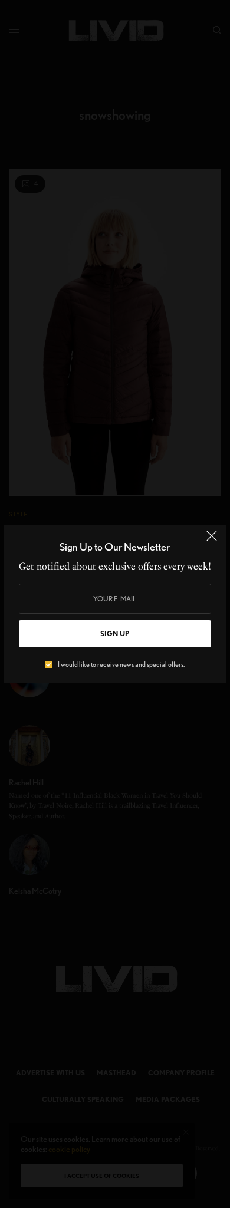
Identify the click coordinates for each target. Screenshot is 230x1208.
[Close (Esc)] (212, 541)
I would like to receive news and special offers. (121, 664)
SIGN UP (114, 633)
